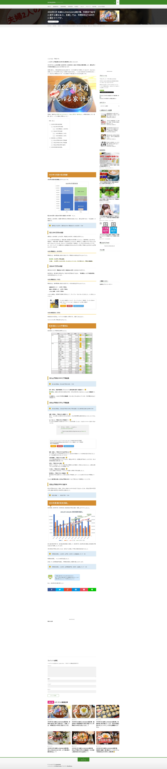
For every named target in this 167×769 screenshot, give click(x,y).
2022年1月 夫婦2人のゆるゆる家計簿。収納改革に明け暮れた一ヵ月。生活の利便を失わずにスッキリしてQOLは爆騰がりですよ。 (107, 724)
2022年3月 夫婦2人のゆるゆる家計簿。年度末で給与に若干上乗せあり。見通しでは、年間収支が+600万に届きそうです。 (59, 723)
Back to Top (83, 759)
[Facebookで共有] (52, 589)
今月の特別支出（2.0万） (60, 135)
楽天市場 (69, 305)
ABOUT (49, 6)
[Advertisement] (72, 43)
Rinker (65, 303)
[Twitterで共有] (60, 589)
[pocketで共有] (84, 589)
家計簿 (56, 21)
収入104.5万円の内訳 (57, 126)
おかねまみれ (58, 764)
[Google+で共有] (68, 589)
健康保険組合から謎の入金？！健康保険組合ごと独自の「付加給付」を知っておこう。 (113, 115)
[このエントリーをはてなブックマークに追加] (76, 589)
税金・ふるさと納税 (109, 220)
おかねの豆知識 (101, 6)
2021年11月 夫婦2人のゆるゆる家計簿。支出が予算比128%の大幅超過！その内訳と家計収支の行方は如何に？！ (83, 750)
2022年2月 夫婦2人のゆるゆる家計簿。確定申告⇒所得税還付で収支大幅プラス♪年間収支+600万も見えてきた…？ (83, 723)
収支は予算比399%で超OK (58, 144)
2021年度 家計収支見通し (56, 147)
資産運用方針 (55, 6)
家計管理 (94, 6)
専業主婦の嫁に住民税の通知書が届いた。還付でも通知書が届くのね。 (113, 136)
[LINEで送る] (92, 589)
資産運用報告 (63, 6)
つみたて (82, 6)
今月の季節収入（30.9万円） (61, 128)
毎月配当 (76, 6)
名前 (49, 678)
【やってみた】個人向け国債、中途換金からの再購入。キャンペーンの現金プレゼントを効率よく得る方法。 (109, 236)
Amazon (63, 305)
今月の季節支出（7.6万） (60, 133)
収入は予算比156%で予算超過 (59, 140)
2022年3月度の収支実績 (56, 124)
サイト (49, 689)
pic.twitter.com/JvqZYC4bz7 (67, 428)
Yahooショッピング (78, 305)
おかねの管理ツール (109, 167)
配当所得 (51, 259)
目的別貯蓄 (70, 6)
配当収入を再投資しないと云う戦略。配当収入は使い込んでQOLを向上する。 (113, 144)
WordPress (69, 766)
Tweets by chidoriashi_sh (109, 245)
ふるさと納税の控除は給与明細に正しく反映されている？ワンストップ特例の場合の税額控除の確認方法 (109, 217)
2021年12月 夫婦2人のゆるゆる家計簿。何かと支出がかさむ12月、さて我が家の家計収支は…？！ (59, 750)
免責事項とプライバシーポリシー (106, 284)
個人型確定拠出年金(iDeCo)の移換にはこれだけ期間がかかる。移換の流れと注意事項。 (113, 129)
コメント (49, 665)
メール (49, 684)
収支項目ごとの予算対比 (56, 138)
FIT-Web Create (57, 766)
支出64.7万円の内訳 (56, 131)
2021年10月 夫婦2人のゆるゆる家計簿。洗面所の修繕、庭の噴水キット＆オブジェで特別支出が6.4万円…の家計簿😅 (107, 750)
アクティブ (88, 6)
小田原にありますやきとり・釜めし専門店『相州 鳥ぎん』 (69, 114)
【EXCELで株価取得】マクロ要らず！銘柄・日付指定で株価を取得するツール (113, 122)
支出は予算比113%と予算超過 (59, 142)
